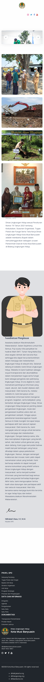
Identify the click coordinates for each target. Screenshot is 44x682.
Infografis (5, 601)
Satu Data (5, 609)
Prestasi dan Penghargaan (11, 594)
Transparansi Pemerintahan (11, 619)
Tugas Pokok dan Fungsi (10, 580)
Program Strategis (8, 591)
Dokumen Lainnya (8, 624)
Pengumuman (6, 606)
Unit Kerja (5, 588)
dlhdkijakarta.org (17, 673)
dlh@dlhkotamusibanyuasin (11, 647)
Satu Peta (5, 612)
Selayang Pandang (8, 577)
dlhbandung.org (17, 679)
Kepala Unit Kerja (7, 583)
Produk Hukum (6, 622)
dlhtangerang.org (17, 676)
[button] (6, 37)
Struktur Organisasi (8, 585)
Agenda (4, 604)
